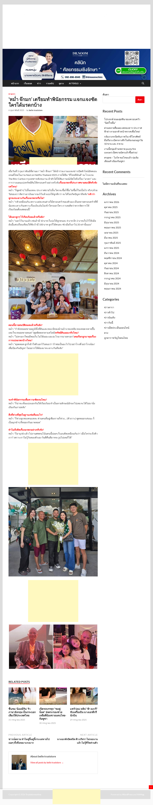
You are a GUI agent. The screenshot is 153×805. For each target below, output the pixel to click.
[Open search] (143, 83)
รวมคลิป (50, 83)
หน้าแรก (15, 83)
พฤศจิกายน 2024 (113, 258)
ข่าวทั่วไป (109, 312)
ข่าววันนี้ (108, 322)
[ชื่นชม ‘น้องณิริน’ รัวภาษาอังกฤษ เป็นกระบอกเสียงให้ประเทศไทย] (22, 697)
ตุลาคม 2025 (111, 207)
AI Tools (73, 83)
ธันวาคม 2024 (111, 252)
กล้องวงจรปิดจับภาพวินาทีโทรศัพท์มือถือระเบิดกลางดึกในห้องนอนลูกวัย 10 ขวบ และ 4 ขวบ (123, 140)
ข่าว (39, 83)
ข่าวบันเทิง (109, 317)
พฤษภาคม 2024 (112, 288)
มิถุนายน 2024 (111, 283)
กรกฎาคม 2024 (112, 278)
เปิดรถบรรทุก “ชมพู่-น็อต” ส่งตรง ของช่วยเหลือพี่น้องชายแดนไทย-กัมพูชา (52, 713)
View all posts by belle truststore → (47, 762)
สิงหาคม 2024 (111, 273)
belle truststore (35, 110)
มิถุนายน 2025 (111, 222)
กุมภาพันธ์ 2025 (112, 242)
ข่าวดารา (12, 94)
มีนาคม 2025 (111, 237)
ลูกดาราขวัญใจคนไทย (116, 337)
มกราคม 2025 (111, 247)
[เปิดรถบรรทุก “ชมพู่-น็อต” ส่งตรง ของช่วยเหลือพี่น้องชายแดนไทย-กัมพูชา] (53, 697)
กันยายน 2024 (111, 268)
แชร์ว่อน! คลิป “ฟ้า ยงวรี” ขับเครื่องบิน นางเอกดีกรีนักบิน (84, 712)
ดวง (106, 332)
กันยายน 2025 (111, 212)
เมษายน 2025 (111, 232)
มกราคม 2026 (111, 202)
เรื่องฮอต (28, 83)
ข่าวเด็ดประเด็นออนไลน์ (116, 327)
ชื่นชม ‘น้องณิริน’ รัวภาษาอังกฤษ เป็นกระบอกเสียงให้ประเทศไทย (22, 712)
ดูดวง (61, 83)
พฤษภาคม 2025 (112, 227)
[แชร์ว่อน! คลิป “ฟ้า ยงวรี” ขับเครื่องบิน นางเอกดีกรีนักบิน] (84, 697)
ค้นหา (106, 94)
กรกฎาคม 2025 (112, 217)
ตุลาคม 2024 (111, 263)
